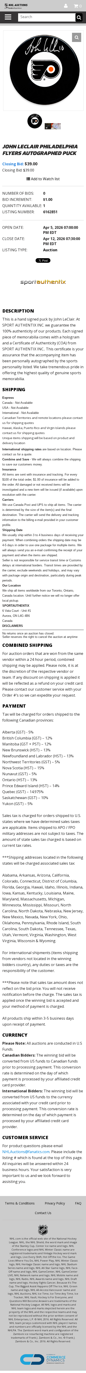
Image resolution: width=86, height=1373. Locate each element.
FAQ (78, 1203)
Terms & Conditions (20, 1203)
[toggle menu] (8, 17)
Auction (50, 249)
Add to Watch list (45, 178)
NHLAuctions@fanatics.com (26, 1151)
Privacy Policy (55, 1203)
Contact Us (43, 1213)
